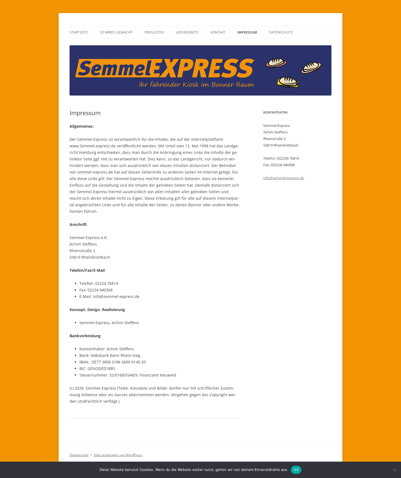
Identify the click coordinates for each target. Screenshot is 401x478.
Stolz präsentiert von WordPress (118, 455)
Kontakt (218, 32)
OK (296, 469)
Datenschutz (281, 32)
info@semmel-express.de (283, 177)
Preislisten (154, 32)
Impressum (247, 32)
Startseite (79, 32)
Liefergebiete (187, 32)
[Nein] (394, 470)
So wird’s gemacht (116, 32)
